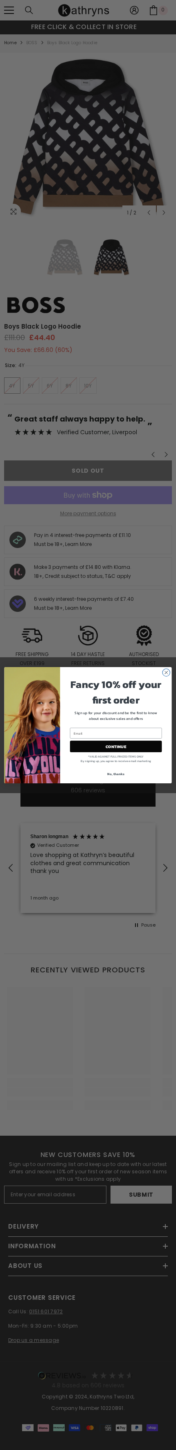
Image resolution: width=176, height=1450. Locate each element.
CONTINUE (116, 746)
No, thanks (115, 773)
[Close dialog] (166, 672)
